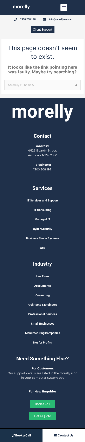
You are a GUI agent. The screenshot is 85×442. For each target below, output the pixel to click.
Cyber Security (42, 228)
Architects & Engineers (42, 304)
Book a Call (23, 435)
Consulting (42, 295)
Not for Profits (42, 342)
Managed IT (42, 219)
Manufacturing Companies (42, 333)
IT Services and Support (42, 200)
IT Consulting (42, 210)
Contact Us (65, 435)
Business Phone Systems (42, 238)
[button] (63, 7)
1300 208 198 (42, 169)
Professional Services (42, 314)
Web (42, 247)
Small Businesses (42, 323)
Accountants (42, 285)
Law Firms (42, 276)
